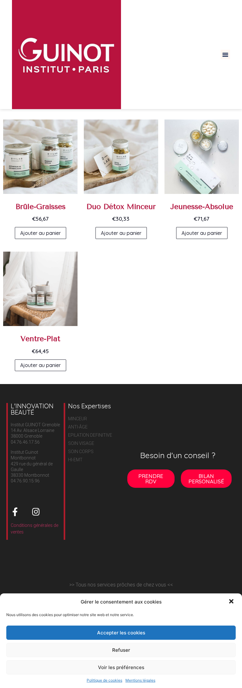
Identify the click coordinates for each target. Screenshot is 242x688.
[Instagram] (36, 511)
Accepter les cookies (121, 633)
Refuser (121, 650)
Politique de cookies (104, 680)
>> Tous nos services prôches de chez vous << (121, 585)
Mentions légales (140, 680)
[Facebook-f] (15, 511)
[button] (232, 602)
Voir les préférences (121, 667)
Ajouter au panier (40, 233)
